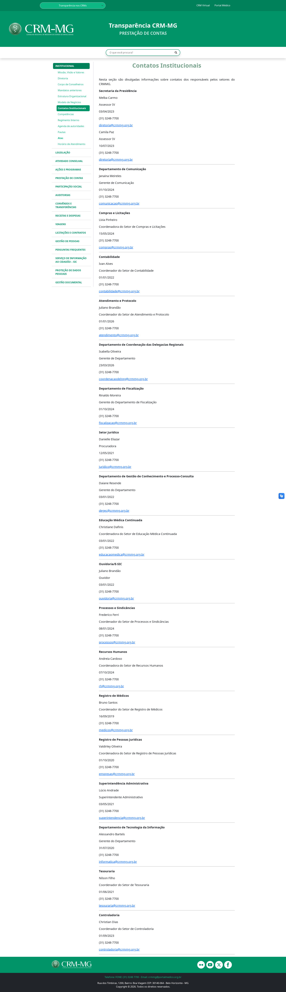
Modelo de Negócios (69, 102)
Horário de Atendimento (71, 144)
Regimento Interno (68, 120)
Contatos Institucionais (72, 108)
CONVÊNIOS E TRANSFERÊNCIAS (65, 205)
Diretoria (63, 78)
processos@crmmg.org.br (117, 642)
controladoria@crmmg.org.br (119, 949)
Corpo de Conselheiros (71, 84)
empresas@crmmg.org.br (117, 774)
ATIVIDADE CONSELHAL (69, 161)
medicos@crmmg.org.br (116, 730)
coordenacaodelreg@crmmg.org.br (123, 379)
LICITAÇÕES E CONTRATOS (70, 232)
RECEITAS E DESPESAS (67, 215)
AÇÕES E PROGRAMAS (68, 169)
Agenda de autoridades (71, 126)
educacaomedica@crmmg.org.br (121, 554)
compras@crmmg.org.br (116, 247)
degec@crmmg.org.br (114, 511)
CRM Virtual (203, 5)
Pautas (62, 132)
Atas (60, 138)
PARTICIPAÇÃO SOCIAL (68, 186)
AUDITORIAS (62, 195)
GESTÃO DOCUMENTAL (68, 282)
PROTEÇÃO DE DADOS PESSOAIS (68, 272)
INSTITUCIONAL (64, 66)
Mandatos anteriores (70, 90)
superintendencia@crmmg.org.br (122, 818)
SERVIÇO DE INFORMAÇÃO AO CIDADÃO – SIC (71, 260)
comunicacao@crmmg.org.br (119, 203)
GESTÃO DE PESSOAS (67, 241)
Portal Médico (222, 5)
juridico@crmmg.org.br (115, 467)
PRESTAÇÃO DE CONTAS (69, 178)
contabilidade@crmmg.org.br (119, 291)
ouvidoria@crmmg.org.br (116, 598)
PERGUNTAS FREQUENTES (70, 249)
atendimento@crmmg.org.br (119, 335)
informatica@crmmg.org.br (118, 862)
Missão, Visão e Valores (71, 72)
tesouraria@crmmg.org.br (117, 905)
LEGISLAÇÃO (62, 152)
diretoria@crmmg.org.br (116, 125)
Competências (66, 114)
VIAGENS (60, 224)
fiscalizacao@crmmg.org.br (118, 423)
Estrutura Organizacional (72, 96)
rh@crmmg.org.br (111, 686)
